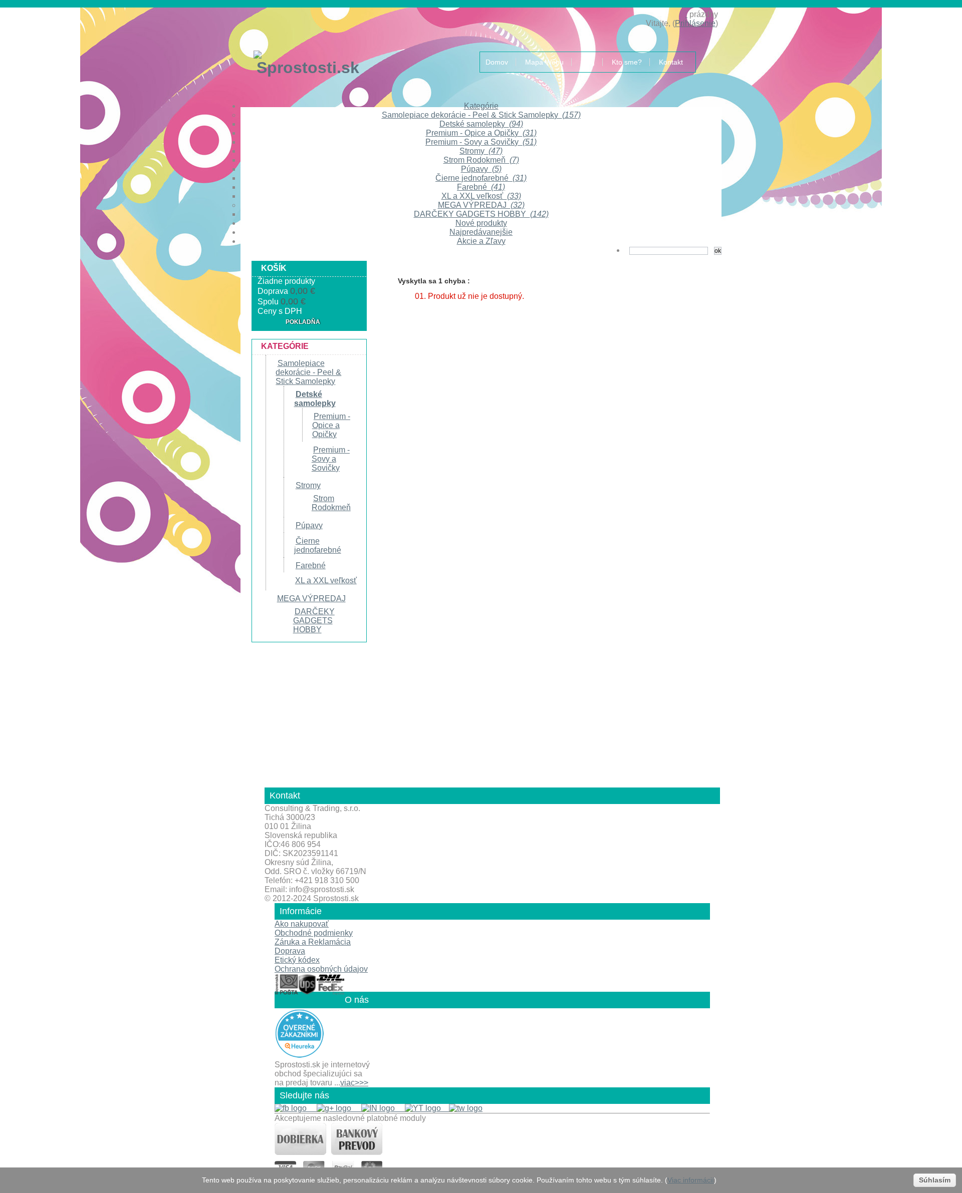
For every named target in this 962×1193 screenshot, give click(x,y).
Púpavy (481, 169)
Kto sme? (627, 62)
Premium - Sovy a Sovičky (481, 142)
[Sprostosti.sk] (293, 55)
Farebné (481, 187)
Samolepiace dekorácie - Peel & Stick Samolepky (481, 115)
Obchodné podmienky (314, 933)
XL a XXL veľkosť (481, 196)
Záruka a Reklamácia (313, 942)
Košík (274, 268)
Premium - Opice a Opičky (481, 133)
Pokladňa (303, 321)
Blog (588, 62)
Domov (497, 62)
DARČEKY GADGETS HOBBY (481, 214)
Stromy (481, 151)
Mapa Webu (544, 62)
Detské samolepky (481, 124)
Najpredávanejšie (481, 232)
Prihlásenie (695, 23)
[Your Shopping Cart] (686, 14)
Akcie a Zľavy (481, 241)
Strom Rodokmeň (481, 160)
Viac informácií (690, 1180)
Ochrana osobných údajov (321, 969)
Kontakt (671, 62)
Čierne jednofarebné (481, 178)
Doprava (290, 951)
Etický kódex (297, 960)
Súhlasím (934, 1180)
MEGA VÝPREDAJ (481, 205)
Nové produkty (481, 223)
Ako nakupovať (302, 924)
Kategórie (481, 106)
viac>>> (354, 1082)
